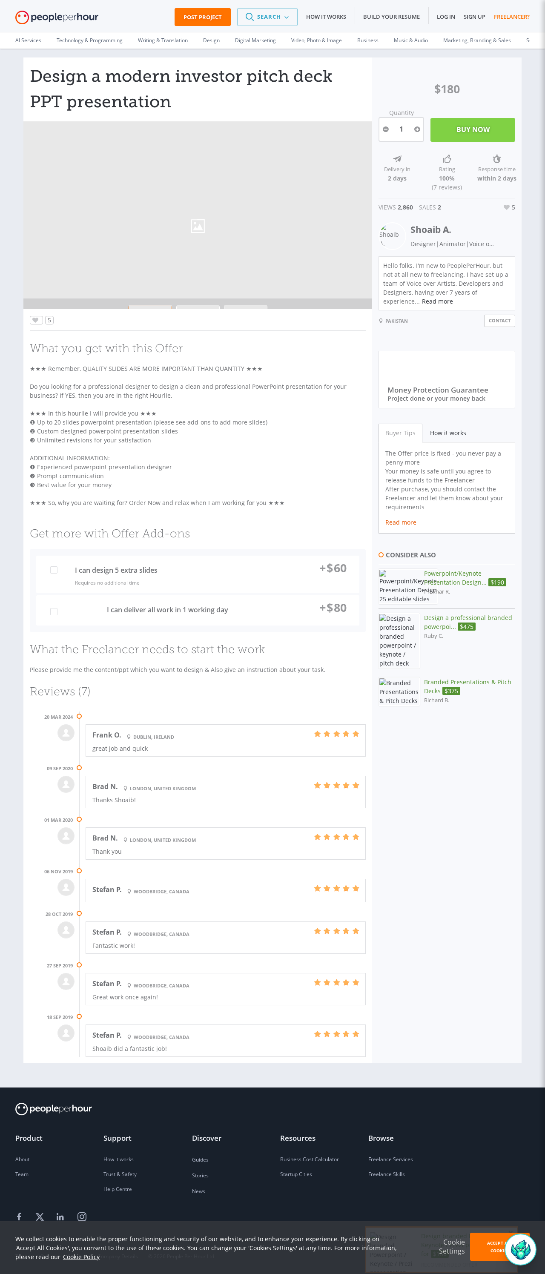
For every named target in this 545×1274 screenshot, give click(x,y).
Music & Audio (411, 40)
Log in (446, 16)
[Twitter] (41, 1217)
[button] (267, 17)
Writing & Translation (163, 40)
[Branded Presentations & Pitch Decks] (399, 691)
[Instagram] (82, 1217)
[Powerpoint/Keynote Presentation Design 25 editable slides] (408, 586)
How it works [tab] (448, 433)
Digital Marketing (255, 40)
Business (368, 40)
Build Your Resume (391, 16)
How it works (326, 16)
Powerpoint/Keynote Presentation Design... (464, 577)
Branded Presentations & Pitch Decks (467, 686)
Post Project (203, 17)
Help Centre (117, 1189)
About (22, 1159)
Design (211, 40)
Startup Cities (296, 1174)
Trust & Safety (120, 1174)
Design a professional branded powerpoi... (468, 622)
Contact (500, 320)
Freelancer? (512, 16)
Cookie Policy (81, 1257)
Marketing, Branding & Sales (477, 40)
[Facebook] (20, 1217)
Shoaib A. (430, 229)
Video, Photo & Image (316, 40)
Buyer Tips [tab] (400, 433)
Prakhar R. (437, 591)
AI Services (28, 40)
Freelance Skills (386, 1174)
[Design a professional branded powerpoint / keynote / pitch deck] (399, 641)
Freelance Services (390, 1159)
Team (22, 1174)
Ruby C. (433, 636)
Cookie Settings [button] (452, 1246)
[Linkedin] (61, 1217)
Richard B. (436, 700)
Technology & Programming (90, 40)
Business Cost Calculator (309, 1159)
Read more (437, 301)
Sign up (474, 16)
